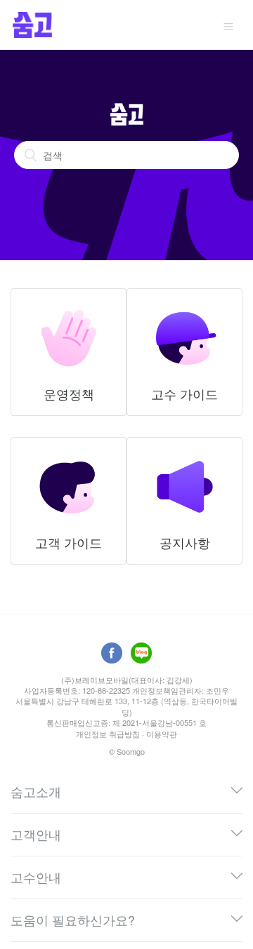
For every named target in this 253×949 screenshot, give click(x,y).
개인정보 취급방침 (108, 733)
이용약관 (161, 733)
